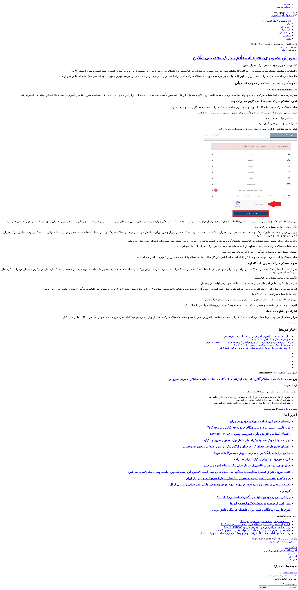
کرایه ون (285, 490)
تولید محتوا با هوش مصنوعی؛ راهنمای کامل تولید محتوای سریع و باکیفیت (246, 440)
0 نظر (284, 49)
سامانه (214, 379)
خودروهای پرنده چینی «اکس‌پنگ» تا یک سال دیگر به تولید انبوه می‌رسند (247, 465)
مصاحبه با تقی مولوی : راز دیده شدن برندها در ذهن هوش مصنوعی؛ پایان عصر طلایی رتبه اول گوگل (230, 484)
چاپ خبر (292, 49)
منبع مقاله (291, 322)
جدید (294, 516)
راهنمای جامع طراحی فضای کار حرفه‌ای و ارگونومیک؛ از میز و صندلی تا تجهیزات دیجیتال (237, 446)
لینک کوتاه (292, 372)
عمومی (287, 4)
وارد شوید (283, 409)
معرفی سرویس (178, 379)
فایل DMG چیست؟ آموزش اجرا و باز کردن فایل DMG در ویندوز (258, 336)
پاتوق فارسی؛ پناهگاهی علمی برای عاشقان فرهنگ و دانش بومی (251, 509)
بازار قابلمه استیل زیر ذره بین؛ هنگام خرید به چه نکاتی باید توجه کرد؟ (249, 427)
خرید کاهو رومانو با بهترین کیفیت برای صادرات (262, 459)
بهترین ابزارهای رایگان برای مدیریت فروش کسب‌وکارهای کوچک (252, 452)
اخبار (288, 38)
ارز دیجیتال (285, 32)
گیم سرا (286, 29)
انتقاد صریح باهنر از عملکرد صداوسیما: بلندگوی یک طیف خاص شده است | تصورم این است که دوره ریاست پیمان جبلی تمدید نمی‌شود (209, 471)
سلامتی (287, 35)
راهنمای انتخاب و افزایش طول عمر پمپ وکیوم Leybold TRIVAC (250, 433)
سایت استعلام (198, 379)
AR (295, 573)
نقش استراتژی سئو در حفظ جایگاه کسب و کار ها (260, 503)
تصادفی (280, 516)
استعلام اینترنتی (242, 379)
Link (287, 573)
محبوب (287, 516)
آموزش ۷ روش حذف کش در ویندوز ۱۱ (270, 339)
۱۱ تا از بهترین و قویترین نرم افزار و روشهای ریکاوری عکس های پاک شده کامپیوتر (249, 342)
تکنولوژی (286, 26)
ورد (281, 573)
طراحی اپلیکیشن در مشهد (283, 541)
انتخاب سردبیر (283, 7)
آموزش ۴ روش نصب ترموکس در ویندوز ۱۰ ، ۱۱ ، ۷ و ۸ (262, 345)
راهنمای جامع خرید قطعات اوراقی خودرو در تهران (260, 421)
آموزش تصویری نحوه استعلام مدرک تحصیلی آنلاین (245, 57)
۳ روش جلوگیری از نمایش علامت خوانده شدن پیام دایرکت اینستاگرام (255, 348)
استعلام (277, 379)
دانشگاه (225, 379)
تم (283, 573)
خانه (288, 23)
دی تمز (277, 578)
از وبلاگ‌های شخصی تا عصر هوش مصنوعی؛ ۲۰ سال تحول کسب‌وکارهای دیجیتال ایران (238, 478)
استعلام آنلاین (262, 379)
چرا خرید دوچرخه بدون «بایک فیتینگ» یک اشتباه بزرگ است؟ (254, 497)
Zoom (291, 573)
